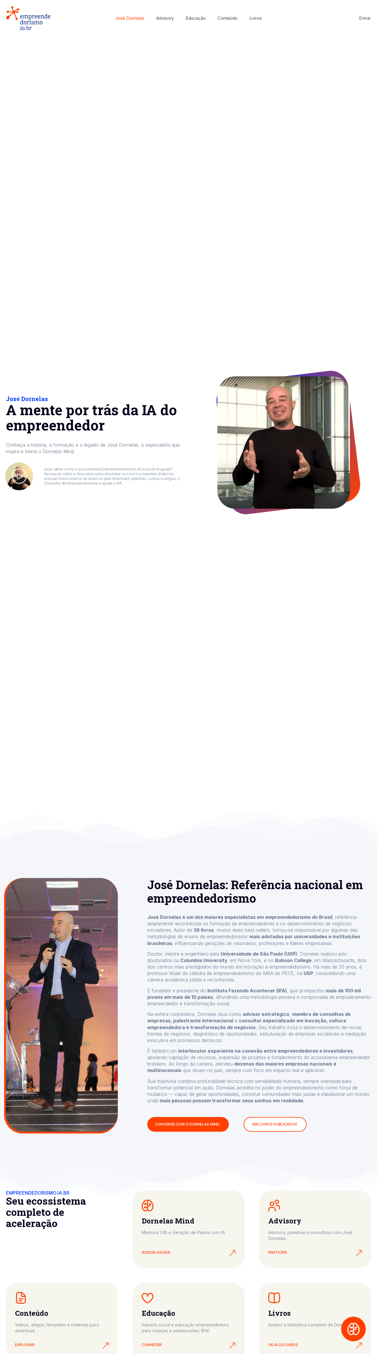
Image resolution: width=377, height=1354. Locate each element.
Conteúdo (228, 18)
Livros (255, 18)
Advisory (165, 18)
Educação (196, 18)
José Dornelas (129, 18)
